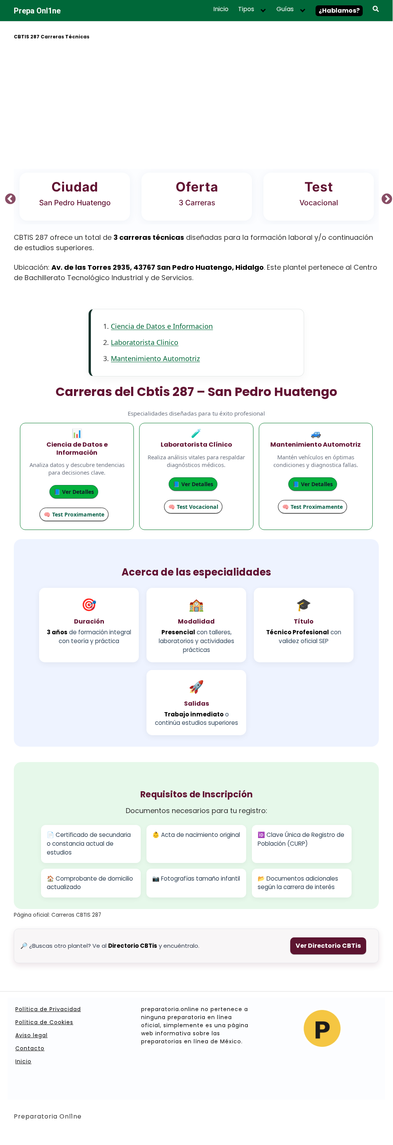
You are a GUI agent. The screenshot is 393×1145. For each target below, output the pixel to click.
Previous (8, 197)
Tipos (246, 9)
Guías (285, 9)
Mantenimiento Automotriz (155, 358)
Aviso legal (31, 1035)
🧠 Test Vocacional (193, 506)
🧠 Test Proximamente (74, 514)
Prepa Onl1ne (37, 11)
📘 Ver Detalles (74, 491)
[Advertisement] (196, 105)
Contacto (29, 1048)
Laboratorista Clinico (144, 342)
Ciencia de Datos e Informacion (162, 326)
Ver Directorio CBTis (328, 945)
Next (384, 197)
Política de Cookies (44, 1022)
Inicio (221, 9)
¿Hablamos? (339, 10)
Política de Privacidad (48, 1009)
